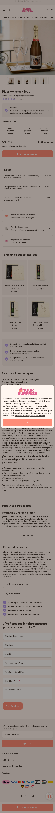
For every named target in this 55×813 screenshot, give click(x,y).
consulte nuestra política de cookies (30, 415)
